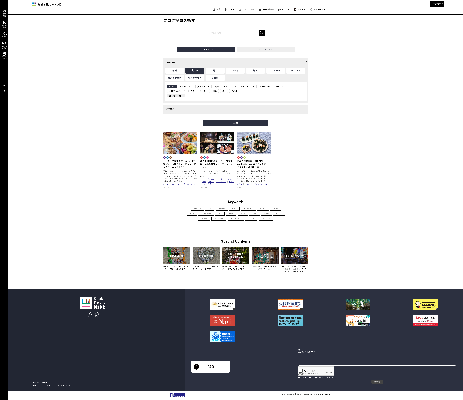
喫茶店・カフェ (190, 184)
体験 (204, 181)
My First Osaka (236, 255)
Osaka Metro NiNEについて (43, 382)
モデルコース (266, 219)
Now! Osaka (176, 255)
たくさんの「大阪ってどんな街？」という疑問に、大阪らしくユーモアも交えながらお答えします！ (294, 268)
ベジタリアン (176, 184)
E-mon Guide (206, 255)
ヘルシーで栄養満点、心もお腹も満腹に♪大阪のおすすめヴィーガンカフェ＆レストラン (179, 164)
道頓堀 (275, 209)
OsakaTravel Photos (265, 255)
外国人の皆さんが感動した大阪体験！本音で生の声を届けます (235, 267)
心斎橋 (266, 214)
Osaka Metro (206, 214)
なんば (254, 214)
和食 (209, 184)
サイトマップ (67, 386)
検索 (236, 123)
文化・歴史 (210, 179)
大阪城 (231, 214)
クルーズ (279, 214)
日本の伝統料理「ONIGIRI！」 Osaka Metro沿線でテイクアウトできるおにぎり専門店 (253, 164)
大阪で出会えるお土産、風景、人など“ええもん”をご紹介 (205, 267)
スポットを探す (266, 49)
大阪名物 (222, 209)
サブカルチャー (236, 219)
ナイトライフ (248, 209)
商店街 (192, 214)
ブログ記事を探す (205, 49)
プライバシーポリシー (308, 377)
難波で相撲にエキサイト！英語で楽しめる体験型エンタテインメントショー (216, 164)
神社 (209, 209)
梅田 (219, 214)
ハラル (165, 184)
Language (436, 4)
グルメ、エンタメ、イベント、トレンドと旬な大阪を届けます (176, 267)
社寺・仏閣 (197, 209)
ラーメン (263, 209)
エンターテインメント (225, 179)
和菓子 (234, 209)
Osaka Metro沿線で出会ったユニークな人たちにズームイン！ (265, 267)
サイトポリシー (38, 386)
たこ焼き (204, 219)
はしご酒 (251, 219)
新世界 (243, 214)
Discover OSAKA (294, 255)
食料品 (239, 184)
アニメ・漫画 (219, 219)
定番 (202, 179)
